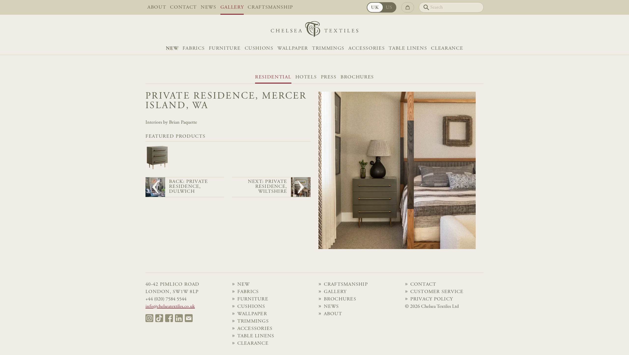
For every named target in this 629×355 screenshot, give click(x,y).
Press (329, 77)
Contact (183, 7)
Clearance (447, 48)
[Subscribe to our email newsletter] (189, 318)
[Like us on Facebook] (169, 318)
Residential (273, 77)
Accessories (366, 48)
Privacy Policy (431, 299)
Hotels (306, 77)
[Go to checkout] (407, 7)
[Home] (314, 30)
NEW (172, 48)
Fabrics (194, 48)
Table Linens (408, 48)
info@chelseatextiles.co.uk (170, 306)
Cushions (259, 48)
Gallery (232, 7)
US (389, 7)
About (156, 7)
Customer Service (437, 291)
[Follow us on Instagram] (149, 318)
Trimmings (328, 48)
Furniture (225, 48)
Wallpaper (292, 48)
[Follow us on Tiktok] (159, 318)
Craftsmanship (270, 7)
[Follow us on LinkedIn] (179, 318)
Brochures (357, 77)
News (208, 7)
